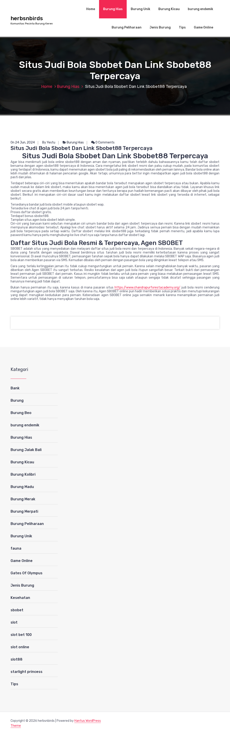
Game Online (203, 27)
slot (14, 622)
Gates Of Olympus (26, 573)
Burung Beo (21, 413)
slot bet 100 (21, 635)
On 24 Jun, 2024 (23, 142)
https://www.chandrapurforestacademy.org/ (147, 287)
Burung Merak (23, 499)
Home (90, 9)
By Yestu (48, 142)
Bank (15, 388)
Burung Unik (140, 9)
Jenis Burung (160, 27)
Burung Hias (113, 9)
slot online (20, 647)
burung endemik (200, 9)
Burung (17, 400)
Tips (182, 27)
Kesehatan (20, 598)
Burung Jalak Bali (26, 450)
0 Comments (105, 142)
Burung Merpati (24, 511)
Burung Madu (22, 487)
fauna (16, 548)
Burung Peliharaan (127, 27)
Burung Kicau (169, 9)
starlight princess (26, 672)
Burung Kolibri (23, 474)
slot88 (16, 659)
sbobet (17, 610)
